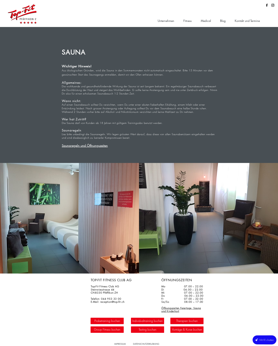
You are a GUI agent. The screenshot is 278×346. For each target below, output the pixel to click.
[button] (169, 21)
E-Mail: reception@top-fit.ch (107, 302)
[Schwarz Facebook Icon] (267, 5)
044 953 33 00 (111, 299)
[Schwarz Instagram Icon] (273, 5)
